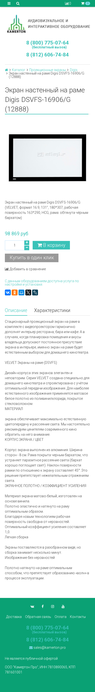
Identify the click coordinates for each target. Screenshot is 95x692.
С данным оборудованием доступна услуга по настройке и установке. (42, 282)
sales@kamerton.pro (49, 647)
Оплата (60, 617)
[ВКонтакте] (8, 292)
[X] (28, 292)
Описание (16, 310)
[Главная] (6, 70)
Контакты (78, 617)
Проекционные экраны (47, 70)
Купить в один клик (32, 257)
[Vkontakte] (32, 606)
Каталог (18, 70)
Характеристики (52, 310)
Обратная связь (38, 617)
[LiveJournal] (35, 292)
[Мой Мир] (21, 292)
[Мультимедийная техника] (47, 23)
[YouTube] (63, 606)
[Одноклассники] (15, 292)
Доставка (14, 617)
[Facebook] (42, 606)
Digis (73, 70)
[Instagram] (52, 606)
